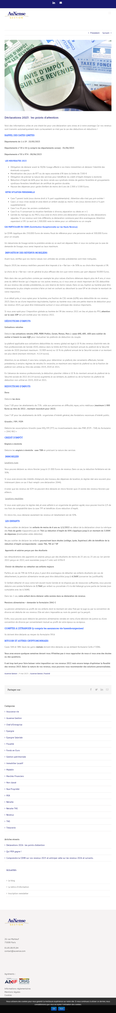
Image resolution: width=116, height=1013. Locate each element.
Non (61, 1009)
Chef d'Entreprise (14, 724)
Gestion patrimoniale (16, 756)
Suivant (105, 33)
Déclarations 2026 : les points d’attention (25, 845)
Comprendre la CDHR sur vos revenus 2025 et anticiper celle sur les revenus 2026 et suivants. (49, 858)
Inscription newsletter (18, 893)
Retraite (9, 802)
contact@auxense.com (15, 951)
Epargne (10, 731)
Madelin (10, 769)
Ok (54, 1009)
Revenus (10, 814)
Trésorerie (11, 827)
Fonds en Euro (13, 750)
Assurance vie (12, 711)
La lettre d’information (18, 887)
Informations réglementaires (18, 988)
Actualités (11, 869)
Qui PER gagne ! (13, 851)
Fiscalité (47, 673)
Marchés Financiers (15, 776)
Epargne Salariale (14, 737)
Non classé (11, 782)
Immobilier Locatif (14, 763)
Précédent (95, 33)
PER (8, 795)
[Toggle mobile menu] (109, 13)
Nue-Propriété (12, 789)
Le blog (11, 880)
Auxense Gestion (11, 673)
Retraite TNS (12, 808)
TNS (8, 821)
